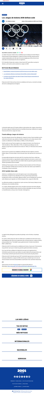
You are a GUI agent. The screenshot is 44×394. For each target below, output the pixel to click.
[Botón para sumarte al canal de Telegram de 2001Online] (20, 52)
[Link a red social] (15, 377)
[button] (6, 48)
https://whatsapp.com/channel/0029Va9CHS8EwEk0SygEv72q (21, 266)
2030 (19, 329)
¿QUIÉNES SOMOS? (17, 386)
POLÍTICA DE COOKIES (16, 383)
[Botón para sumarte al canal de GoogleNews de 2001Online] (22, 276)
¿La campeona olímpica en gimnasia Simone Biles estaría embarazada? (20, 73)
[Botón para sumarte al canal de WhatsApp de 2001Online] (18, 52)
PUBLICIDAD (25, 383)
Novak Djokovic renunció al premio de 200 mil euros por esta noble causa (20, 71)
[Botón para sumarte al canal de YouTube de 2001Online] (22, 52)
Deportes (4, 14)
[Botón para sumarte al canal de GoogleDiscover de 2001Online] (22, 270)
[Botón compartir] (3, 48)
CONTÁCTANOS (26, 386)
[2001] (22, 3)
